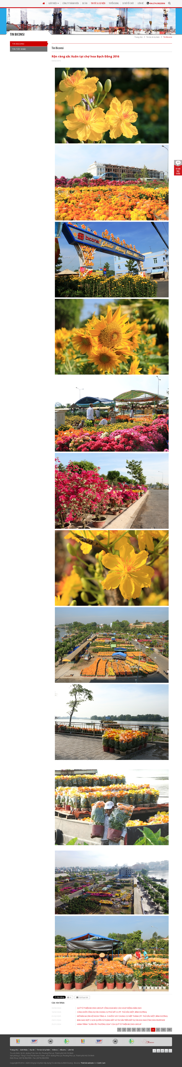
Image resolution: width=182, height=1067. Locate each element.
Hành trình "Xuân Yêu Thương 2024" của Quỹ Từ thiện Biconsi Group (109, 1024)
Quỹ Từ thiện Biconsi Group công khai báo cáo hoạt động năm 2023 (109, 1008)
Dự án (84, 3)
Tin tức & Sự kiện (98, 3)
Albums (63, 1050)
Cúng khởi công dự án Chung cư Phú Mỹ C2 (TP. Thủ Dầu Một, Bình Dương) (112, 1012)
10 (163, 1029)
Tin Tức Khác (19, 49)
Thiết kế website (87, 1063)
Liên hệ (140, 3)
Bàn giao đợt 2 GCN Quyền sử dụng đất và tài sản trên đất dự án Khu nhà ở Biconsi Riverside (121, 1020)
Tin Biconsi (18, 43)
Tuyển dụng (114, 3)
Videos (55, 1050)
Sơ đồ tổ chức (128, 3)
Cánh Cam (101, 1063)
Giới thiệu (52, 3)
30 (169, 1029)
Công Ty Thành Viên (70, 3)
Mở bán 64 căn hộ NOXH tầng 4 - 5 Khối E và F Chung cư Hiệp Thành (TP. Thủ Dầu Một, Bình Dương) (122, 1016)
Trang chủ (14, 1050)
